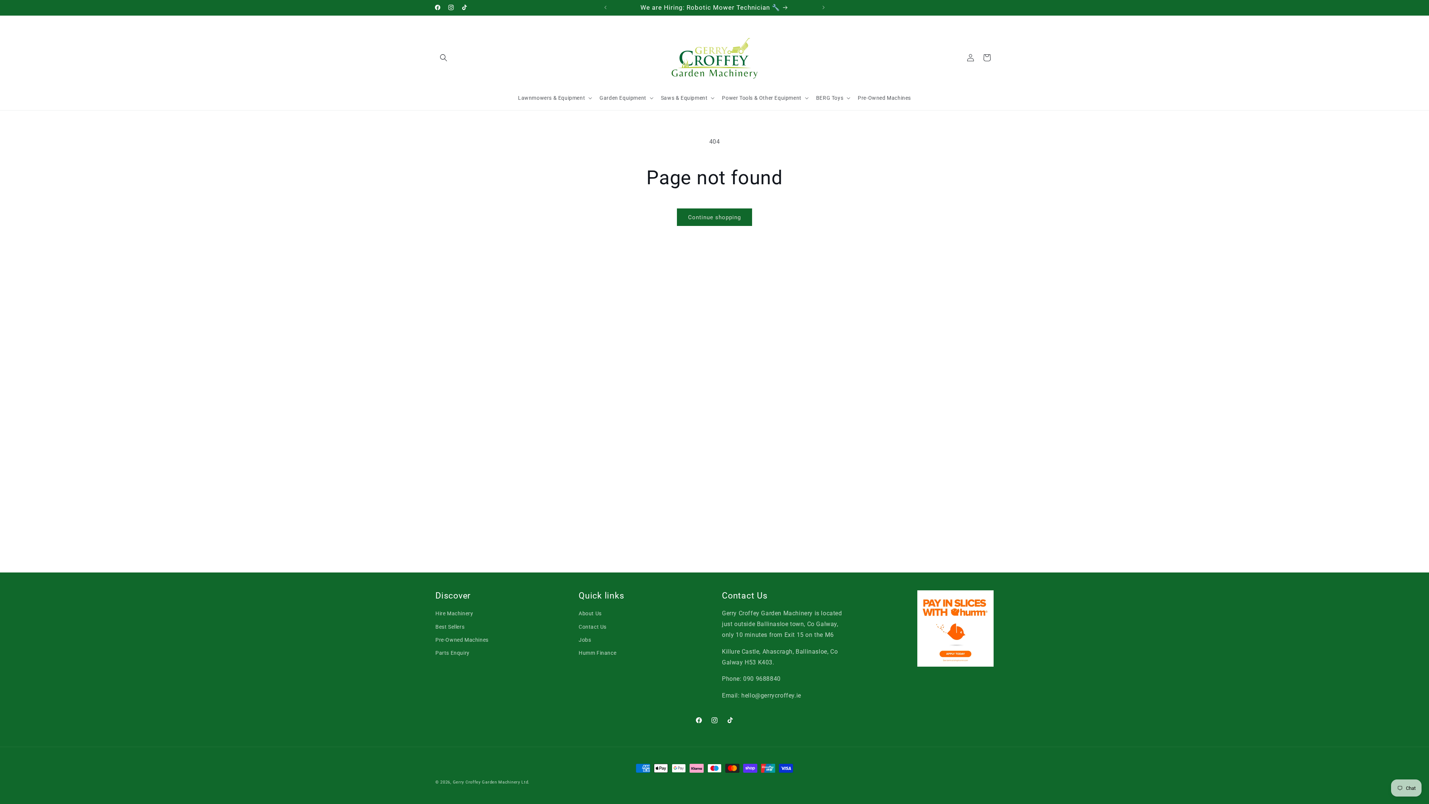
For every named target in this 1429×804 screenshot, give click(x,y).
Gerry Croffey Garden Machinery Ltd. (491, 782)
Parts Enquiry (452, 653)
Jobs (585, 640)
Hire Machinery (454, 614)
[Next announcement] (823, 7)
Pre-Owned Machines (462, 640)
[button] (443, 58)
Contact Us (593, 627)
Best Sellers (449, 627)
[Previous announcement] (605, 7)
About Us (590, 614)
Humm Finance (597, 653)
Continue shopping (714, 217)
